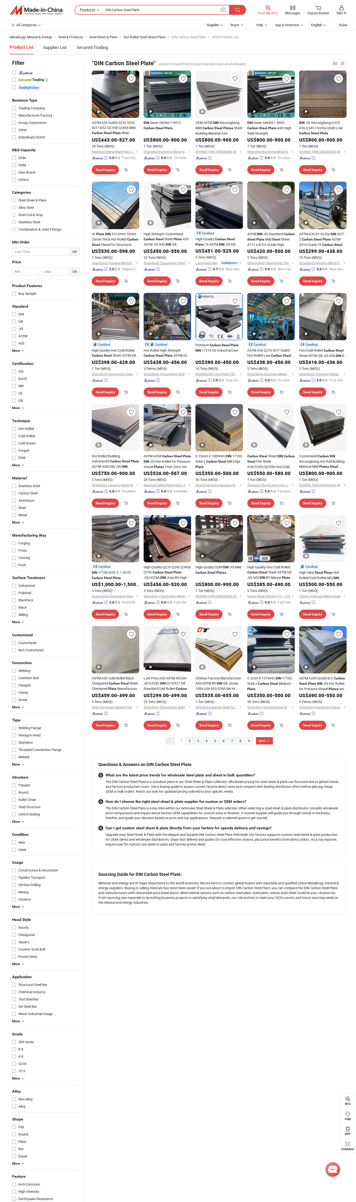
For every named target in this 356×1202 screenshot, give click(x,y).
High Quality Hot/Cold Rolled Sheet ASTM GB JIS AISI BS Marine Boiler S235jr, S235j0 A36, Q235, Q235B (270, 572)
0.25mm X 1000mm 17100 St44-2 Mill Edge (218, 461)
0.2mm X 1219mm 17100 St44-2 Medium (269, 683)
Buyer (235, 25)
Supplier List (55, 47)
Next (262, 740)
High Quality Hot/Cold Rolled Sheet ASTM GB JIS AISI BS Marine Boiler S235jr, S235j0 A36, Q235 (115, 353)
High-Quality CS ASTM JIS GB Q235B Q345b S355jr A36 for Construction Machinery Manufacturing (217, 242)
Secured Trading (92, 47)
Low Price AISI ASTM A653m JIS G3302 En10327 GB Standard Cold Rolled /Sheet (165, 683)
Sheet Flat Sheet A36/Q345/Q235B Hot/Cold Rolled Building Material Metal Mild (271, 461)
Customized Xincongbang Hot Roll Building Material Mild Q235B (322, 461)
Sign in (341, 12)
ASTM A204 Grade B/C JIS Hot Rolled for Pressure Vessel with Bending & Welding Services (322, 684)
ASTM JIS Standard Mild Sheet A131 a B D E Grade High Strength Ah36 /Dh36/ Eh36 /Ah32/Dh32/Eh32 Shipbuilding (271, 239)
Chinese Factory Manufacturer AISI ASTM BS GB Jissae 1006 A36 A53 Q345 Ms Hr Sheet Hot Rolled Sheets (218, 683)
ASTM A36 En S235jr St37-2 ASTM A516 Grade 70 (322, 239)
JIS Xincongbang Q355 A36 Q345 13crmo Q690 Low (321, 127)
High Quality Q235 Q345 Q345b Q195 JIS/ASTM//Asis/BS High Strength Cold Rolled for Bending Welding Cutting (167, 572)
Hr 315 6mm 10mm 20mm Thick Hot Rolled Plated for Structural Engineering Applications (115, 239)
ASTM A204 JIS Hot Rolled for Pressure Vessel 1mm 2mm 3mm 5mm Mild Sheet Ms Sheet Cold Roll (167, 461)
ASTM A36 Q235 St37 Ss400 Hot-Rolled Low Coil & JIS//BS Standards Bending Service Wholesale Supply (269, 353)
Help (259, 25)
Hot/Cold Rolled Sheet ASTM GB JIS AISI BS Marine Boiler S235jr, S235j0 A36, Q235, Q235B (322, 353)
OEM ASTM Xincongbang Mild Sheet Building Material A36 (218, 128)
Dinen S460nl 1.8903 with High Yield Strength (269, 128)
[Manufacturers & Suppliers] (36, 10)
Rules (343, 25)
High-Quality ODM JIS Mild (218, 569)
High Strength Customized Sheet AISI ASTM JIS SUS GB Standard (166, 239)
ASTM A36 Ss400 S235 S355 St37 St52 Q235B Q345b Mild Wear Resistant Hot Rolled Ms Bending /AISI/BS (114, 128)
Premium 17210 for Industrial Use (217, 348)
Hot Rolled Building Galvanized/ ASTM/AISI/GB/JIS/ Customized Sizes (115, 461)
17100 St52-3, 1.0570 (111, 575)
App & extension (287, 25)
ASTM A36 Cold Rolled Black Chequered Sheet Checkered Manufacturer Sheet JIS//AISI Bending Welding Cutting (115, 683)
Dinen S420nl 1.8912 (162, 125)
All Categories (26, 25)
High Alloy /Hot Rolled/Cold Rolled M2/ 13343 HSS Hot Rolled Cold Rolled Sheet (319, 575)
